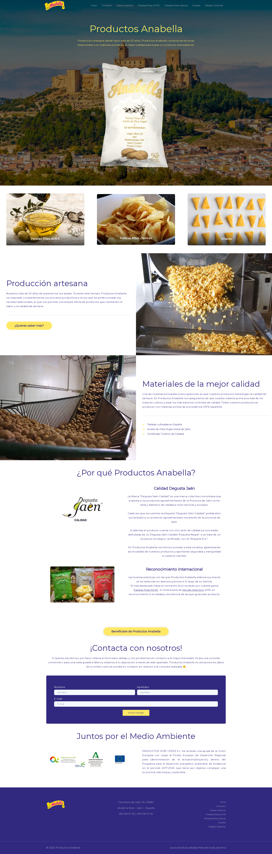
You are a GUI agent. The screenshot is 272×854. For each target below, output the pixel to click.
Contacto (107, 5)
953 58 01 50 (127, 813)
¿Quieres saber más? (29, 325)
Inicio (94, 5)
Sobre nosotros (125, 5)
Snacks (196, 5)
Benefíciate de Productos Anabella (136, 631)
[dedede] (45, 219)
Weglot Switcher (214, 5)
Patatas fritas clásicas (176, 5)
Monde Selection (193, 589)
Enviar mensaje (136, 712)
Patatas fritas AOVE (149, 5)
